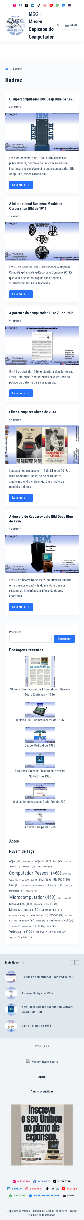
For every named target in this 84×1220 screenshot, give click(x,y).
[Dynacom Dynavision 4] (42, 1062)
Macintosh (16, 890)
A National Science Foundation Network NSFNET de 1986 (47, 1009)
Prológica (40, 921)
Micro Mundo (20, 904)
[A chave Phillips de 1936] (11, 993)
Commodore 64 (28, 867)
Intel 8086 (26, 886)
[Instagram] (14, 5)
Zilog (12, 938)
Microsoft (52, 910)
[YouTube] (51, 5)
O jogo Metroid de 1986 (40, 745)
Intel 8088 (39, 885)
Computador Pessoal (35, 873)
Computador (44, 866)
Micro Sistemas (24, 910)
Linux (68, 886)
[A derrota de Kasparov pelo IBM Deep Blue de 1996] (42, 554)
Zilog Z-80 (25, 937)
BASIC (67, 861)
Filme (24, 880)
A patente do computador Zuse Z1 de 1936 (41, 313)
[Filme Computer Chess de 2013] (42, 444)
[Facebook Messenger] (63, 5)
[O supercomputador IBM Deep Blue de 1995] (42, 132)
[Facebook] (20, 5)
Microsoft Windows (37, 915)
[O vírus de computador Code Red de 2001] (11, 977)
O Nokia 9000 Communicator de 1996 (40, 720)
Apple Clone (28, 861)
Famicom (13, 880)
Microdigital (64, 898)
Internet (55, 885)
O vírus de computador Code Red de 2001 (40, 802)
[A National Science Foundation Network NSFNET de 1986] (11, 1009)
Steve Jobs (14, 926)
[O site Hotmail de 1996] (11, 1026)
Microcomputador (32, 897)
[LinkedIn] (32, 5)
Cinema (14, 867)
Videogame (21, 931)
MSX (69, 915)
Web (40, 932)
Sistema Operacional (60, 920)
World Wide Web (56, 932)
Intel (14, 885)
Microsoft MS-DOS (17, 916)
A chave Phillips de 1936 (40, 827)
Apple (15, 861)
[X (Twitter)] (26, 5)
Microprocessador (46, 904)
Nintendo (26, 920)
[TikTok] (38, 5)
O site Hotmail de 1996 (36, 1026)
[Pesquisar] (58, 25)
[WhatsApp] (57, 5)
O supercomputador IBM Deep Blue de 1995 (41, 99)
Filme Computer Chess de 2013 (32, 412)
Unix (51, 926)
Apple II (43, 861)
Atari (57, 861)
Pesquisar (15, 632)
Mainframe (31, 891)
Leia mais (22, 186)
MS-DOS (56, 915)
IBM (45, 880)
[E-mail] (69, 5)
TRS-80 (39, 926)
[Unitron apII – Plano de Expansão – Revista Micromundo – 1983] (42, 1134)
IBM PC (61, 880)
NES (13, 921)
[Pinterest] (44, 5)
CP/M (67, 874)
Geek (34, 880)
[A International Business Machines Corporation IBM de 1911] (42, 241)
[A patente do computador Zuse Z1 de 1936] (42, 345)
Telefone (26, 926)
